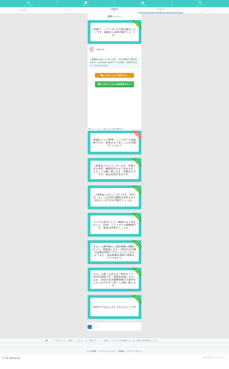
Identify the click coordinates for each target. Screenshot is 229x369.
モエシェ (81, 340)
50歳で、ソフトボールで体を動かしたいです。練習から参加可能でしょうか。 (131, 340)
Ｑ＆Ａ (160, 8)
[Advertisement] (114, 107)
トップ (23, 10)
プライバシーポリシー (134, 351)
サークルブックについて (107, 351)
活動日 (114, 9)
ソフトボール (57, 340)
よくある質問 (91, 351)
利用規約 (121, 351)
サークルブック (221, 357)
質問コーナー (93, 340)
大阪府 (70, 340)
